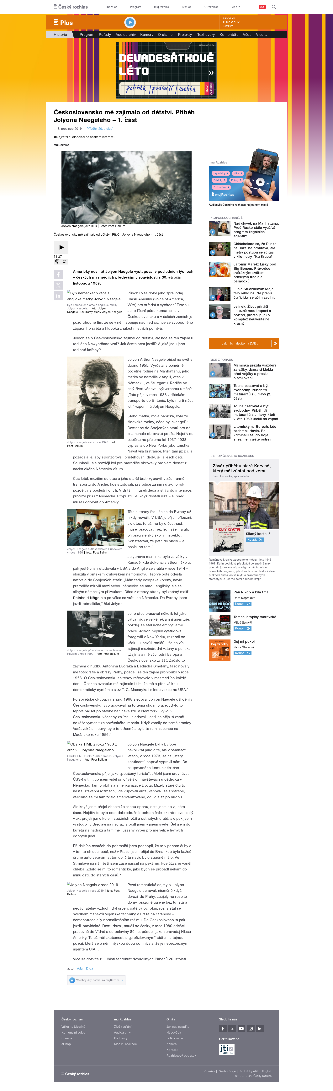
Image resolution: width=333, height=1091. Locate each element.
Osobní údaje (227, 1071)
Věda (247, 34)
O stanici (165, 34)
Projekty (185, 34)
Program (135, 6)
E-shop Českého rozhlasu (232, 456)
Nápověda (173, 1032)
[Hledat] (274, 7)
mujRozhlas (161, 6)
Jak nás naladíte (177, 1027)
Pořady (105, 34)
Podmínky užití (249, 1071)
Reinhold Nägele (88, 598)
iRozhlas (112, 6)
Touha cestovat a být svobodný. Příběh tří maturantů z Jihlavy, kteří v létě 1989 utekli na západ (256, 412)
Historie (60, 34)
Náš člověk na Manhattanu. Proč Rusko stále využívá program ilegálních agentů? (256, 229)
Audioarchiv (231, 22)
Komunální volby (73, 1032)
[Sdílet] (64, 262)
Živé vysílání (220, 187)
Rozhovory (206, 34)
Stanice (187, 6)
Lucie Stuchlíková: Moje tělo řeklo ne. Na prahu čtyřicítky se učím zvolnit (254, 293)
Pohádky (218, 180)
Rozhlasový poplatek (181, 1055)
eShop (66, 1044)
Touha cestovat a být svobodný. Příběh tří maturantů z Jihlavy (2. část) (252, 392)
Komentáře (229, 34)
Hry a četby (219, 173)
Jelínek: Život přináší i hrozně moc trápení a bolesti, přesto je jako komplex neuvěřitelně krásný (252, 314)
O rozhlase (211, 6)
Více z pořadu (221, 359)
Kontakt (172, 1050)
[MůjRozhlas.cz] (61, 145)
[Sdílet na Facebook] (58, 274)
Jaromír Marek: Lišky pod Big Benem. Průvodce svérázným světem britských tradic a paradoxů (255, 272)
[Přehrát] (61, 247)
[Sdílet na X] (58, 285)
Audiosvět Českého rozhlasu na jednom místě (238, 204)
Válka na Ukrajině (73, 1027)
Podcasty (121, 1038)
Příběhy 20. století (100, 129)
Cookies (209, 1071)
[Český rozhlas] (71, 7)
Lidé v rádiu (174, 1038)
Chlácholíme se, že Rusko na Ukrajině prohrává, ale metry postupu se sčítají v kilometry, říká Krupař (255, 250)
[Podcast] (57, 262)
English (267, 1071)
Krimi (236, 173)
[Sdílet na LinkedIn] (58, 295)
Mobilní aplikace (125, 1044)
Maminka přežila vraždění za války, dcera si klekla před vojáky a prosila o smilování (255, 371)
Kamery (228, 26)
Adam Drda (85, 968)
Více (261, 34)
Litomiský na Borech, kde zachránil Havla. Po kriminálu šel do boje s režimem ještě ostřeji (255, 433)
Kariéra (171, 1044)
